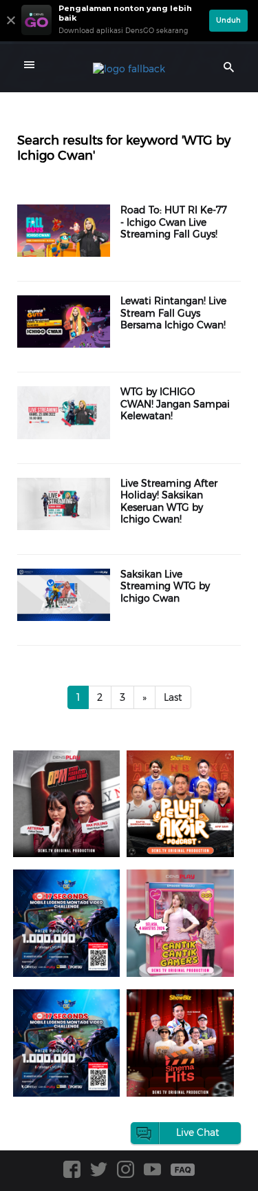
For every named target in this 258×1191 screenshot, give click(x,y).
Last (173, 697)
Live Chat (197, 1132)
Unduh (228, 20)
